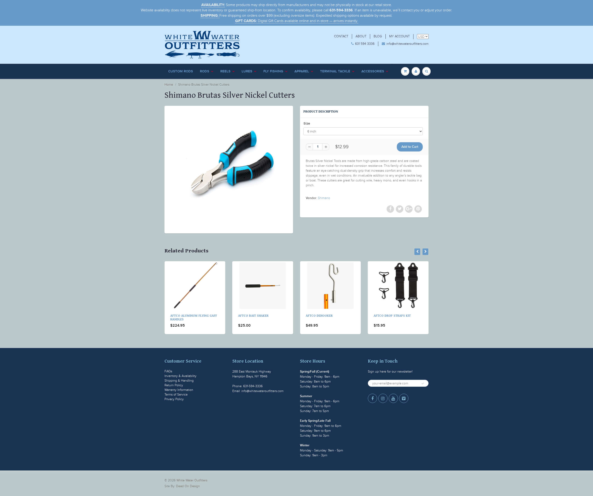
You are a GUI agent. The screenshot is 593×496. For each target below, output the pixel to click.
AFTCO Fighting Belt (390, 316)
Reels (225, 71)
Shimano (324, 198)
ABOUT (361, 36)
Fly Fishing (273, 71)
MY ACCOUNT (399, 36)
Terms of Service (176, 394)
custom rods (180, 71)
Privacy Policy (174, 399)
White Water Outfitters (192, 480)
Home (168, 85)
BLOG (378, 36)
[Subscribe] (422, 383)
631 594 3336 (365, 44)
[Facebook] (372, 398)
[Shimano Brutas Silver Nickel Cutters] (228, 169)
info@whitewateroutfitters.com (407, 44)
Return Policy (173, 385)
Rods (204, 71)
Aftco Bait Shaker (186, 316)
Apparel (301, 71)
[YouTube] (393, 398)
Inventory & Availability (180, 376)
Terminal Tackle (335, 71)
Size (306, 123)
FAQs (168, 371)
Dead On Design (188, 486)
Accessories (372, 71)
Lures (247, 71)
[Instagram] (383, 398)
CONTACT (341, 36)
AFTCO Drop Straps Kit (325, 316)
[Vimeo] (403, 398)
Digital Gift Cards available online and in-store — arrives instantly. (296, 21)
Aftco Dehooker (252, 316)
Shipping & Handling (179, 381)
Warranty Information (178, 390)
